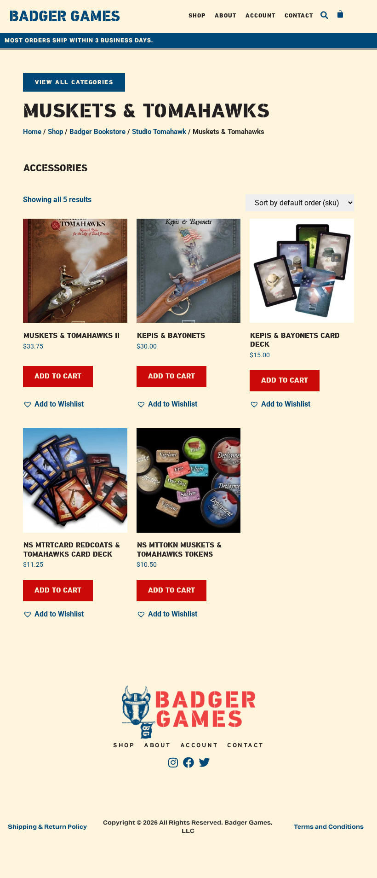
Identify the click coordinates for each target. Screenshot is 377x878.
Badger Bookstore (97, 132)
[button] (324, 15)
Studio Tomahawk (159, 132)
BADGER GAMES (64, 16)
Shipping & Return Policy (47, 826)
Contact (299, 15)
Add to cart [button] (57, 376)
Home (32, 132)
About (225, 15)
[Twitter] (204, 762)
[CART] (340, 14)
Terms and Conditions (329, 826)
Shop (197, 15)
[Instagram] (173, 762)
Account (260, 15)
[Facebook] (188, 762)
